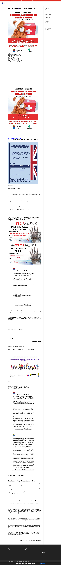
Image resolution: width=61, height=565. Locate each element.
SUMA (45, 15)
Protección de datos (18, 561)
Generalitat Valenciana (48, 14)
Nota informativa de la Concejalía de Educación (18, 387)
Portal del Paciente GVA (48, 28)
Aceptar (42, 563)
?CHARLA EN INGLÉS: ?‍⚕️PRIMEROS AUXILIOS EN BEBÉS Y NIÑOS (22, 8)
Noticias (25, 9)
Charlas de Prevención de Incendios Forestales (18, 219)
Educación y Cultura (15, 388)
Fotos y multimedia (11, 561)
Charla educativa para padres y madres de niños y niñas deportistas (23, 351)
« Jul (40, 557)
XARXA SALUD (47, 29)
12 (42, 552)
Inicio (28, 561)
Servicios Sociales (47, 21)
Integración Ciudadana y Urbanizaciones (18, 9)
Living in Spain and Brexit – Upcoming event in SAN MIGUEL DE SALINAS (24, 139)
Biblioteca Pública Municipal (48, 18)
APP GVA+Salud (47, 25)
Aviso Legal (25, 561)
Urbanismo (46, 22)
